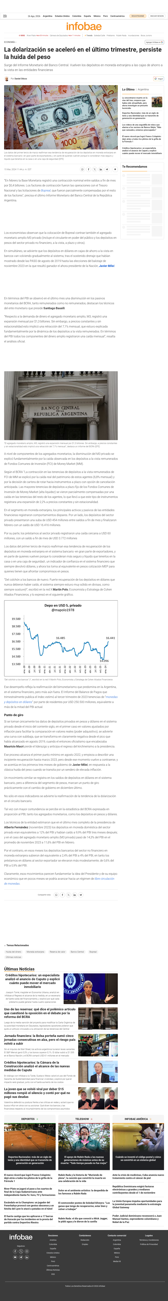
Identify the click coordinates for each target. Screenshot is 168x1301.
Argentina (47, 16)
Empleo (85, 1244)
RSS (53, 1274)
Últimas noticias (13, 957)
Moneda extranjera (35, 952)
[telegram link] (21, 1257)
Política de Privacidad (149, 1244)
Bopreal (46, 190)
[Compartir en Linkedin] (100, 169)
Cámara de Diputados (65, 36)
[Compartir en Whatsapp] (82, 169)
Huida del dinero (13, 952)
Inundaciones (133, 36)
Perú (105, 16)
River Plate (37, 36)
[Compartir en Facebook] (88, 169)
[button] (5, 16)
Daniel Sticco (21, 78)
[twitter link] (21, 1251)
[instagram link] (27, 1251)
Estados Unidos (62, 16)
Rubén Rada (121, 36)
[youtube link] (15, 1257)
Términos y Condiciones (149, 1240)
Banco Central (77, 952)
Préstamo (111, 36)
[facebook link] (15, 1251)
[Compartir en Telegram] (106, 169)
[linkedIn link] (27, 1257)
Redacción (85, 1240)
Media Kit (117, 1261)
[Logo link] (84, 26)
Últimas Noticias (53, 1270)
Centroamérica (117, 16)
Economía (9, 42)
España (87, 16)
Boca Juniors (146, 36)
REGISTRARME (138, 16)
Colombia (76, 16)
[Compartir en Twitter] (94, 169)
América (53, 1240)
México (97, 16)
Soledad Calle (99, 36)
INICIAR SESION (157, 16)
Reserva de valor (57, 952)
